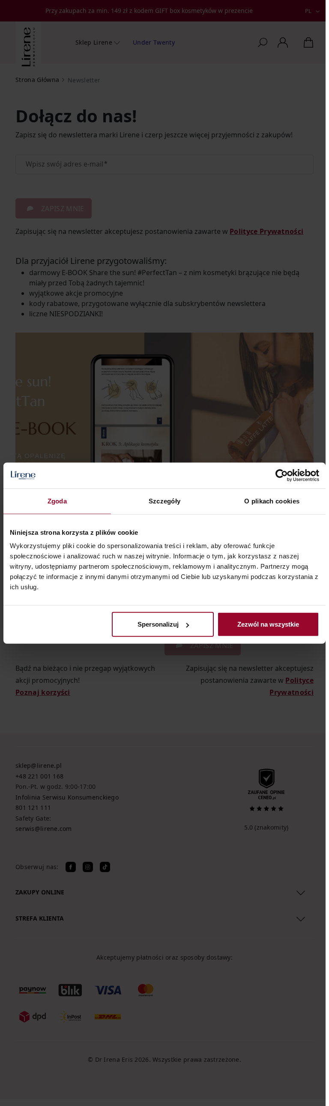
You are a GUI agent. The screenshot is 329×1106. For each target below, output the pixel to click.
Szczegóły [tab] (165, 500)
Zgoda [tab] (57, 500)
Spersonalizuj (158, 624)
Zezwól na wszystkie (268, 624)
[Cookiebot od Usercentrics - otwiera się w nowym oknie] (281, 475)
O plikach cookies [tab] (271, 500)
